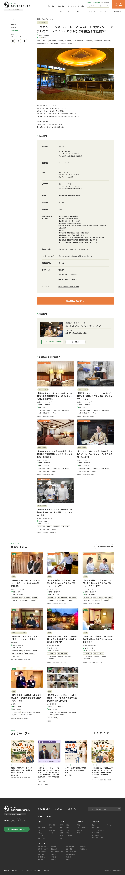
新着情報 (46, 870)
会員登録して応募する (75, 300)
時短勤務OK (54, 857)
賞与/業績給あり (55, 43)
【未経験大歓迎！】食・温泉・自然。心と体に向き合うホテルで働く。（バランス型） (61, 583)
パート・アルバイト (82, 827)
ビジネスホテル (96, 833)
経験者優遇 (107, 40)
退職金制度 (68, 40)
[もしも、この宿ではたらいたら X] (24, 820)
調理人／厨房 (41, 838)
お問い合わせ (38, 870)
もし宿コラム (72, 6)
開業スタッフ (84, 846)
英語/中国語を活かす (43, 43)
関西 (67, 827)
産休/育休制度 (98, 40)
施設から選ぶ (62, 6)
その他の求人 (14, 30)
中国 (67, 830)
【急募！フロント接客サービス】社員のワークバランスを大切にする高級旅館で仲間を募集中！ (62, 698)
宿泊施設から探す (44, 809)
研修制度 (60, 40)
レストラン (41, 835)
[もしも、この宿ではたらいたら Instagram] (13, 820)
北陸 (61, 838)
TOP (61, 12)
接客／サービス (42, 827)
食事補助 (40, 859)
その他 (51, 833)
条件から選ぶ (52, 6)
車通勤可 (64, 43)
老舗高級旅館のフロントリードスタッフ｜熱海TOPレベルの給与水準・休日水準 (26, 583)
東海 (67, 825)
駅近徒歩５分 (84, 849)
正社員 (78, 825)
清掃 (50, 827)
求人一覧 (66, 12)
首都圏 (61, 833)
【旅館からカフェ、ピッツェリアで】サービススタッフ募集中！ (25, 638)
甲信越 (61, 835)
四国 (67, 833)
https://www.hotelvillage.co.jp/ (68, 286)
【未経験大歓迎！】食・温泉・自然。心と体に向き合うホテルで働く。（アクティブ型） (97, 583)
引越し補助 (41, 854)
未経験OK (89, 40)
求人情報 (13, 24)
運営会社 (6, 870)
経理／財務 (52, 830)
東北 (61, 827)
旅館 (93, 825)
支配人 (40, 833)
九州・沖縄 (69, 835)
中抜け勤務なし (42, 851)
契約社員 (79, 830)
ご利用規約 (14, 870)
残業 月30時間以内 (42, 40)
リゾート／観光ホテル (98, 830)
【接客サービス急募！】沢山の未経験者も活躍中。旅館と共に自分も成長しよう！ (98, 639)
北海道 (61, 825)
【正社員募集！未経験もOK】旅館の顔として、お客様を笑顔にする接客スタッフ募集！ (26, 698)
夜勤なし (53, 854)
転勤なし (71, 43)
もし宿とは (81, 6)
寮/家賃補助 (53, 40)
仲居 (39, 830)
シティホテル (95, 827)
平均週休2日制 (42, 846)
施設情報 (13, 27)
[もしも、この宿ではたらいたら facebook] (19, 820)
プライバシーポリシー (25, 870)
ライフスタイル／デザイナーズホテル (97, 836)
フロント (61, 147)
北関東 (61, 830)
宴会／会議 (52, 825)
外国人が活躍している (79, 40)
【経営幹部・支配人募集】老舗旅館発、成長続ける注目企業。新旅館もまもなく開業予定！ (62, 639)
